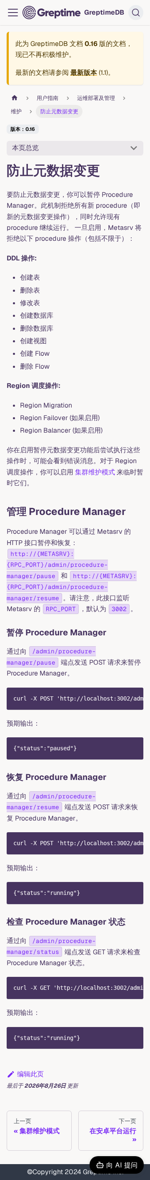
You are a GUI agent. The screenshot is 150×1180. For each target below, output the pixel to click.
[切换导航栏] (13, 12)
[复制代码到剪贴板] (133, 698)
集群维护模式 (95, 472)
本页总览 (25, 147)
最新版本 (83, 72)
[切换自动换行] (118, 698)
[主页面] (14, 98)
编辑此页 (30, 1074)
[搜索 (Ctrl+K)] (135, 12)
